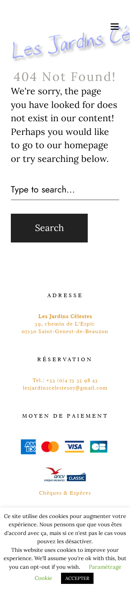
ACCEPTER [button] (77, 578)
